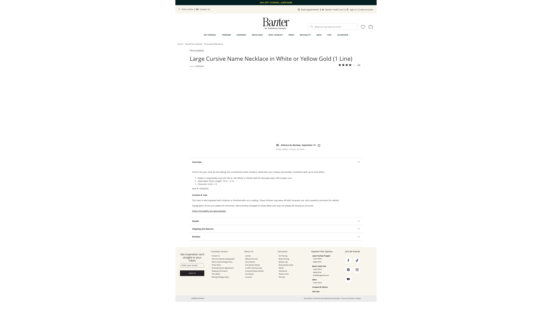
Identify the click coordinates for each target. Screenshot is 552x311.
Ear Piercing (283, 256)
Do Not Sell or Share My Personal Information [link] (326, 298)
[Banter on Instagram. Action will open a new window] (357, 270)
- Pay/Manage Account (320, 275)
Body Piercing (284, 259)
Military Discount (251, 259)
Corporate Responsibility (254, 271)
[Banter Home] (276, 23)
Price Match (216, 274)
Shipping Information (220, 271)
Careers (248, 256)
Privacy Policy (308, 298)
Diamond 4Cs (284, 274)
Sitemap (358, 298)
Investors (248, 277)
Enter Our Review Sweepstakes (223, 259)
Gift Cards (316, 292)
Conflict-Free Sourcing (253, 268)
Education (283, 251)
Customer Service (219, 251)
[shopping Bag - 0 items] (370, 26)
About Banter (250, 262)
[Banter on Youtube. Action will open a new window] (348, 279)
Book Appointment (310, 9)
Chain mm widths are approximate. (209, 211)
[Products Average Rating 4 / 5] (346, 65)
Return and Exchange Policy (222, 262)
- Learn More (317, 259)
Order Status (216, 265)
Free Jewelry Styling (252, 265)
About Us (248, 251)
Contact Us (205, 9)
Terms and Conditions (348, 298)
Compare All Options (320, 287)
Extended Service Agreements (223, 268)
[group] (276, 2)
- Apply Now (316, 262)
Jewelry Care (283, 262)
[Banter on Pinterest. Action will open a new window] (348, 270)
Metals (281, 268)
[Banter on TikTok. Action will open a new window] (357, 260)
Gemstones (283, 271)
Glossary (282, 277)
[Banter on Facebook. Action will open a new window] (348, 260)
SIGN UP (192, 273)
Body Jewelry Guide (286, 265)
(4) (359, 65)
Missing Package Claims (220, 277)
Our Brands (249, 274)
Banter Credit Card (334, 9)
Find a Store (187, 9)
